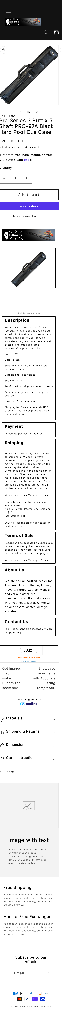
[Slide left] (20, 112)
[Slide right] (37, 112)
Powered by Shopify (41, 1006)
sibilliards (25, 1006)
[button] (8, 11)
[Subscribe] (48, 973)
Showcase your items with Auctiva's (43, 678)
